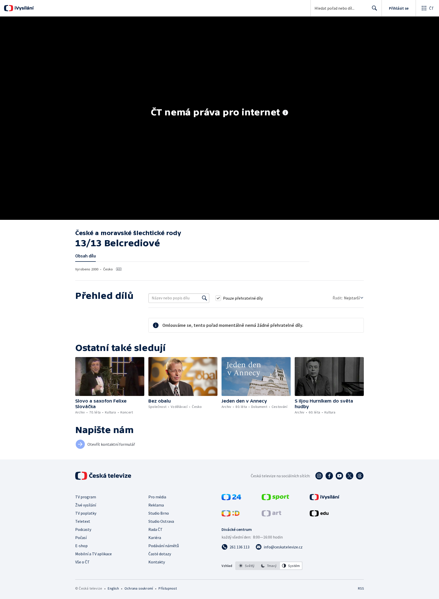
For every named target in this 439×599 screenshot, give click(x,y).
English (113, 588)
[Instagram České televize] (319, 476)
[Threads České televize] (360, 476)
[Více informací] (285, 113)
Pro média (157, 496)
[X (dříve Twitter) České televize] (350, 476)
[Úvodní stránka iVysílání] (23, 8)
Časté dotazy (159, 553)
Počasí (81, 537)
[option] (247, 565)
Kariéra (154, 537)
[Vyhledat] (204, 298)
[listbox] (269, 565)
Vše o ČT (82, 561)
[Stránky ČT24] (231, 498)
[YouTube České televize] (339, 476)
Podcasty (83, 529)
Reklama (156, 505)
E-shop (81, 545)
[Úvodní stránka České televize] (103, 476)
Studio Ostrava (161, 521)
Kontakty (156, 561)
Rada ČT (155, 529)
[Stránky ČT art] (271, 514)
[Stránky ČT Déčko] (231, 514)
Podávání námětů (163, 545)
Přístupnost (168, 588)
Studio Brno (158, 513)
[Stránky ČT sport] (275, 498)
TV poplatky (85, 513)
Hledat (374, 8)
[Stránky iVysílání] (324, 498)
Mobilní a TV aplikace (93, 553)
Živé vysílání (85, 505)
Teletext (82, 521)
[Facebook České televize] (329, 476)
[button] (109, 376)
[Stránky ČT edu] (319, 514)
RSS (361, 588)
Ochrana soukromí (138, 588)
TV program (85, 496)
